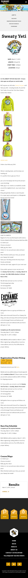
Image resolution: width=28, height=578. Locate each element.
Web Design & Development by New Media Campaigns (14, 572)
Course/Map (14, 26)
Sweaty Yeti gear (19, 85)
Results (14, 547)
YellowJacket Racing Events (14, 556)
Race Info (14, 18)
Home (14, 541)
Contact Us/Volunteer (14, 553)
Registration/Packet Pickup (14, 21)
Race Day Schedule (14, 23)
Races (14, 544)
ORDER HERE (4, 160)
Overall (5, 491)
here (18, 367)
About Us (14, 550)
